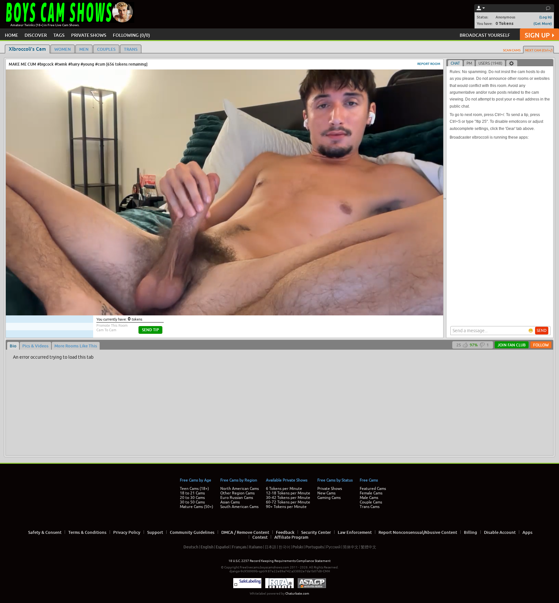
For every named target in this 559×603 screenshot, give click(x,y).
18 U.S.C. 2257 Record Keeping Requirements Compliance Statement (279, 561)
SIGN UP (537, 35)
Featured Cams (373, 488)
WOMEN (62, 49)
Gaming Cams (329, 497)
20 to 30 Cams (192, 497)
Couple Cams (371, 502)
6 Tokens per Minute (284, 488)
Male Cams (369, 497)
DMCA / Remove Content (245, 532)
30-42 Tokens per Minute (288, 497)
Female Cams (371, 493)
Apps (527, 532)
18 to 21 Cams (192, 493)
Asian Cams (230, 502)
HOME (11, 35)
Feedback (285, 532)
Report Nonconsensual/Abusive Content (417, 532)
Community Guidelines (192, 532)
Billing (470, 532)
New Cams (326, 493)
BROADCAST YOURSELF (485, 35)
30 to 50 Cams (192, 502)
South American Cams (239, 506)
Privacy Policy (126, 532)
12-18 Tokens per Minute (288, 493)
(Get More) (542, 23)
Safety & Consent (44, 532)
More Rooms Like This (75, 345)
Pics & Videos (35, 345)
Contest (260, 537)
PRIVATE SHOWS (88, 35)
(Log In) (545, 17)
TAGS (59, 35)
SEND (542, 330)
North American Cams (239, 488)
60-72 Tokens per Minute (288, 502)
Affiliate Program (291, 537)
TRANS (130, 49)
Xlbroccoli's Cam (27, 49)
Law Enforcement (355, 532)
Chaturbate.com (297, 593)
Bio (13, 345)
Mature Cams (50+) (196, 506)
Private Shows (329, 488)
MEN (84, 49)
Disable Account (500, 532)
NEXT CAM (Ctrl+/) (539, 50)
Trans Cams (369, 506)
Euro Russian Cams (236, 497)
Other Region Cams (237, 493)
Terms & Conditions (87, 532)
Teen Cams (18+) (194, 488)
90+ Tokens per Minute (286, 506)
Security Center (316, 532)
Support (155, 532)
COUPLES (106, 49)
